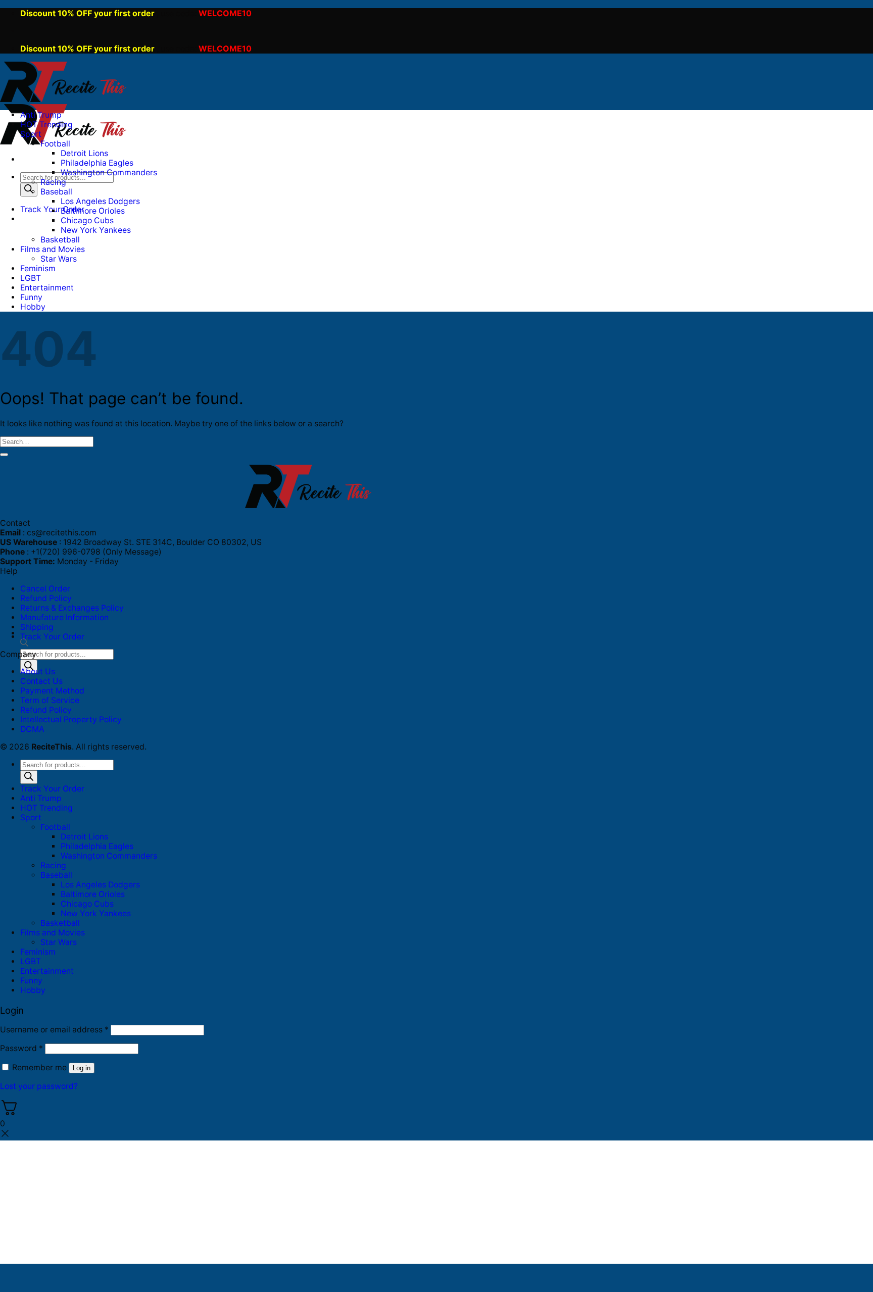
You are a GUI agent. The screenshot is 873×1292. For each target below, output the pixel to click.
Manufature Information (64, 617)
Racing (53, 182)
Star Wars (58, 259)
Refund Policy (46, 598)
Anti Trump (41, 115)
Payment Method (52, 690)
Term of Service (49, 700)
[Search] (28, 189)
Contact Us (41, 681)
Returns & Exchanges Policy (72, 608)
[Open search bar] (24, 644)
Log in (81, 1068)
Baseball (56, 191)
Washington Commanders (109, 172)
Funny (31, 297)
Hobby (32, 307)
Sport (30, 134)
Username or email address (54, 1029)
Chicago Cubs (87, 220)
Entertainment (47, 287)
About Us (37, 671)
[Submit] (4, 454)
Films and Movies (52, 249)
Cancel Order (45, 588)
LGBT (30, 278)
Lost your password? (39, 1086)
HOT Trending (46, 124)
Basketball (60, 239)
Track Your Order (52, 636)
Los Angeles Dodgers (100, 201)
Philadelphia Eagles (97, 163)
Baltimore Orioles (93, 211)
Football (55, 143)
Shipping (37, 627)
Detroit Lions (84, 153)
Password (21, 1048)
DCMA (32, 729)
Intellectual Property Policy (71, 719)
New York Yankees (96, 230)
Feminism (38, 268)
